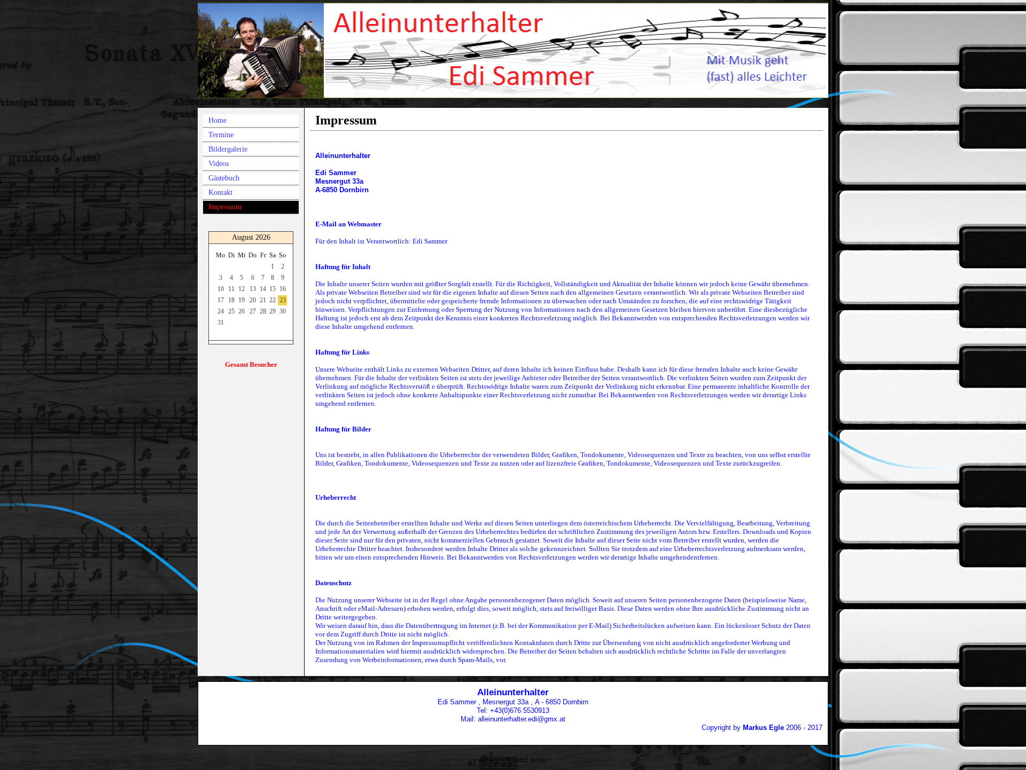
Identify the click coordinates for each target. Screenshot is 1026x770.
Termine (221, 135)
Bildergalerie (227, 149)
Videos (218, 164)
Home (217, 120)
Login (538, 759)
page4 (520, 759)
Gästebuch (223, 178)
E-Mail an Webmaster (348, 224)
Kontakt (220, 192)
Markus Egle (763, 728)
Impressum (225, 207)
